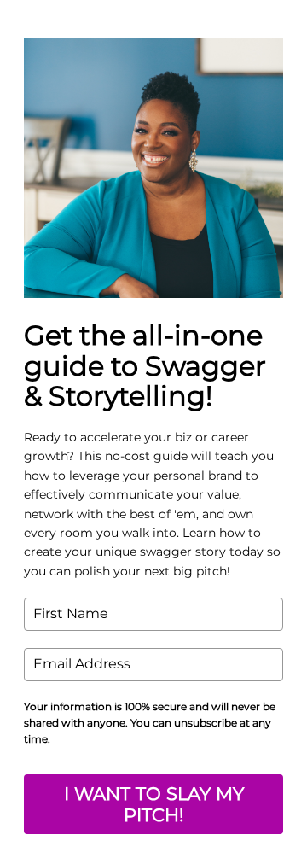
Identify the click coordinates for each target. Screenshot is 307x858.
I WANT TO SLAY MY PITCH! (154, 804)
